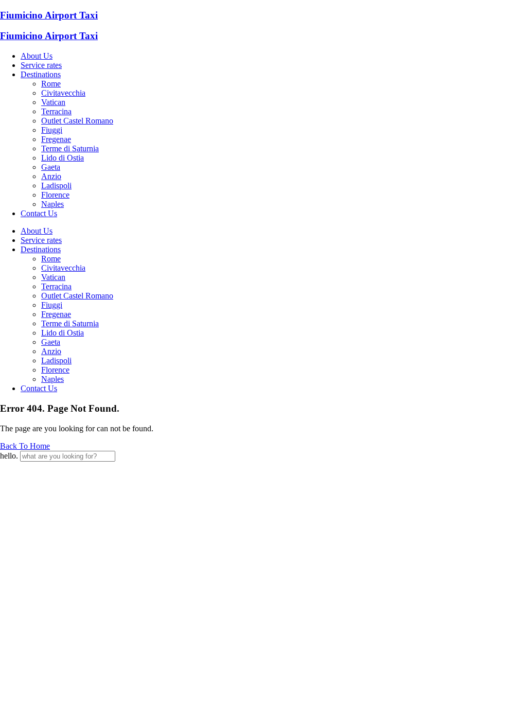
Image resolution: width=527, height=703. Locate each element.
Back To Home (25, 446)
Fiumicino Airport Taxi (49, 15)
